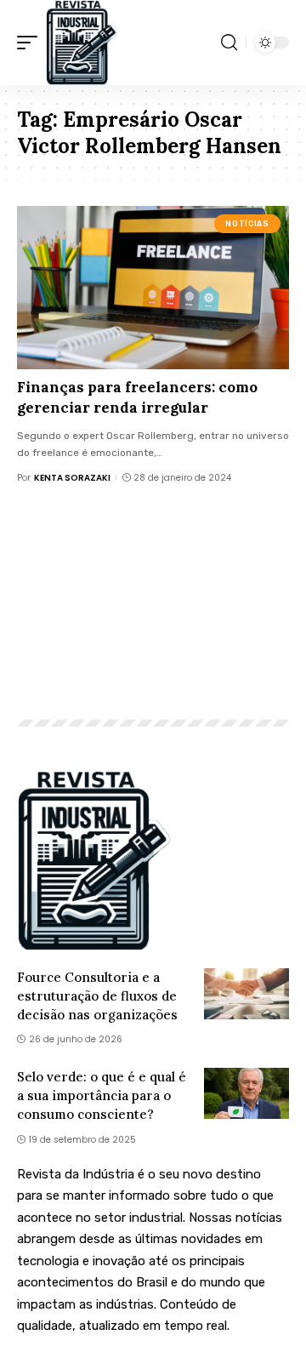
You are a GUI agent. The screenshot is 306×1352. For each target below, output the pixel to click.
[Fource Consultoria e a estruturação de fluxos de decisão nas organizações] (246, 993)
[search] (229, 42)
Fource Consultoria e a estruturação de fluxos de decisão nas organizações (97, 996)
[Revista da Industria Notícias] (82, 42)
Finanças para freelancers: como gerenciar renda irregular (137, 397)
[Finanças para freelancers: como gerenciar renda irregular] (153, 287)
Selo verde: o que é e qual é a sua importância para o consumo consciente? (101, 1095)
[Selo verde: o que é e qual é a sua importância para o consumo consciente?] (246, 1093)
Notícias (247, 224)
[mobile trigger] (31, 42)
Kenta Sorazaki (72, 477)
